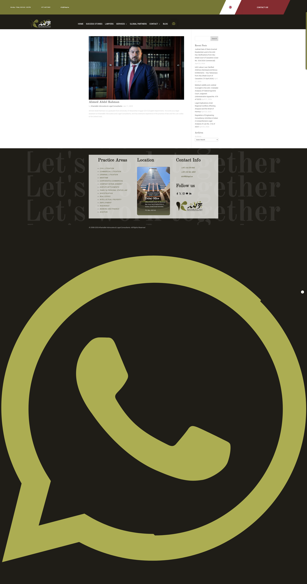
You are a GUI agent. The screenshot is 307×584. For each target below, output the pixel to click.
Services (120, 24)
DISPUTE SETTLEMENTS (109, 187)
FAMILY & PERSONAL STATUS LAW (113, 190)
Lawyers (109, 24)
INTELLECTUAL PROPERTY (110, 199)
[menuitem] (173, 23)
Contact (153, 24)
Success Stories (94, 24)
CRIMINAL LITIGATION (109, 175)
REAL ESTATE (105, 196)
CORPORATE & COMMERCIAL (111, 181)
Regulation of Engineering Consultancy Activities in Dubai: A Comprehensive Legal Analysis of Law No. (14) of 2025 (206, 121)
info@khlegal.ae (65, 7)
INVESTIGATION (106, 193)
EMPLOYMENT (105, 203)
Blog (165, 24)
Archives (198, 136)
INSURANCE (104, 206)
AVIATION (103, 212)
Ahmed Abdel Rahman (104, 102)
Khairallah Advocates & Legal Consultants (106, 106)
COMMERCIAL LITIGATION (110, 171)
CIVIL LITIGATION (107, 168)
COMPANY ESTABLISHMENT (111, 184)
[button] (230, 7)
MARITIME (104, 178)
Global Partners (138, 24)
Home (80, 24)
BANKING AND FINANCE (109, 209)
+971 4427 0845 (45, 7)
